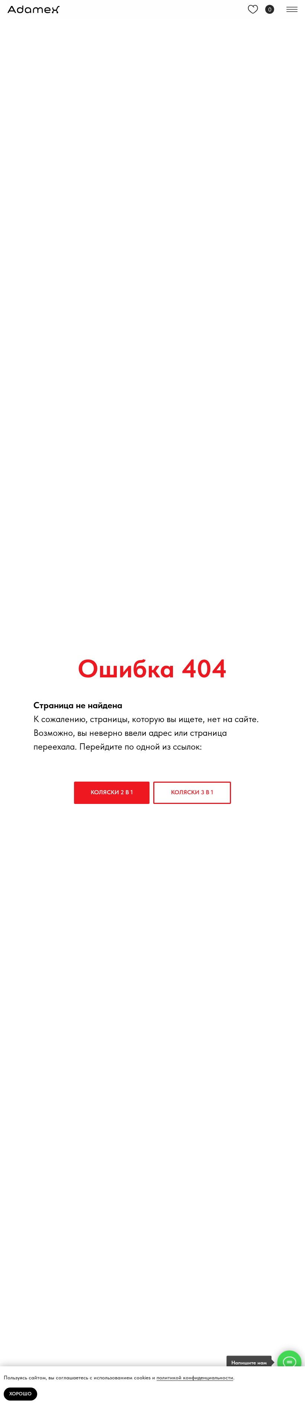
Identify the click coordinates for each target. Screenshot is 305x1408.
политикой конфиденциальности (195, 1377)
